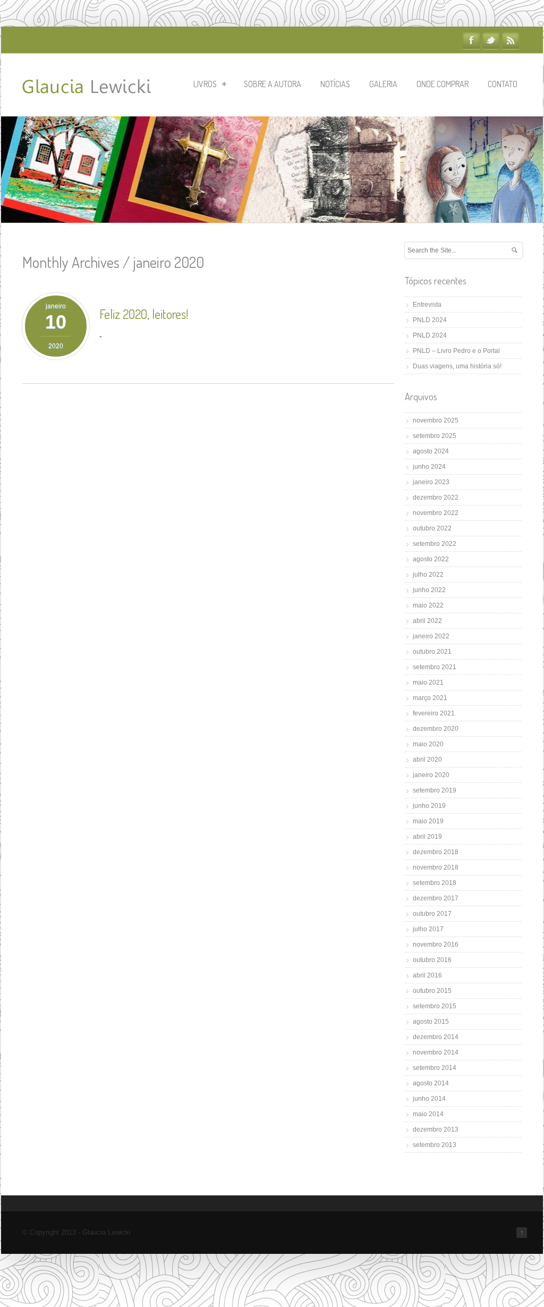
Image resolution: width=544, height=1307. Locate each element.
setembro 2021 (434, 667)
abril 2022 (427, 621)
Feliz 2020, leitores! (143, 314)
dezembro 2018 (435, 852)
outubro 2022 (432, 528)
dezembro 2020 (435, 728)
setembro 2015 (434, 1006)
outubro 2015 (432, 990)
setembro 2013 (434, 1145)
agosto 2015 (431, 1021)
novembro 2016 (435, 944)
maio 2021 (428, 682)
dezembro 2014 (435, 1037)
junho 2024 (429, 466)
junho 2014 (429, 1098)
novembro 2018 (435, 867)
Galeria (383, 84)
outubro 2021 (432, 651)
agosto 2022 (431, 559)
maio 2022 (428, 605)
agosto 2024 (431, 451)
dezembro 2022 (435, 497)
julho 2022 (428, 574)
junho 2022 (429, 590)
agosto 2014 (431, 1083)
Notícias (335, 84)
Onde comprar (442, 84)
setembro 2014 (434, 1068)
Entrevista (427, 304)
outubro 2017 (432, 913)
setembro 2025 (434, 436)
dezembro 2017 (435, 898)
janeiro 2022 (431, 636)
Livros (205, 84)
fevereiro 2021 (434, 713)
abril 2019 (427, 836)
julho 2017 (428, 929)
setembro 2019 (434, 790)
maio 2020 (428, 744)
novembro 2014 (435, 1052)
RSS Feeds (510, 40)
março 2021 (430, 698)
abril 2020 (427, 759)
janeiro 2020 (431, 775)
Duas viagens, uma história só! (457, 366)
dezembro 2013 (435, 1129)
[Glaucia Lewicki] (86, 88)
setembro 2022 (434, 543)
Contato (502, 84)
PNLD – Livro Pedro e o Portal (456, 351)
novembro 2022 (435, 513)
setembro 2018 (434, 883)
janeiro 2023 (431, 482)
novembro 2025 (435, 420)
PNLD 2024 (430, 320)
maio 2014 (428, 1114)
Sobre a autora (272, 84)
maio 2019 (428, 821)
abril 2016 (427, 975)
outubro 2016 (432, 960)
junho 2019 (429, 806)
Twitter (490, 40)
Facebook (471, 40)
